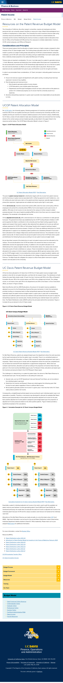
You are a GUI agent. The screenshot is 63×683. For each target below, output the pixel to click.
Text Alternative (41, 192)
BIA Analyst (11, 524)
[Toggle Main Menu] (2, 2)
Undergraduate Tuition (13, 604)
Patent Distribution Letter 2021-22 (15, 549)
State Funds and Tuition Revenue (16, 602)
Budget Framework (9, 571)
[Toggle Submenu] (58, 567)
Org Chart (18, 10)
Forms (13, 10)
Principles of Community (28, 662)
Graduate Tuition (12, 606)
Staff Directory (6, 10)
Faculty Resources (12, 616)
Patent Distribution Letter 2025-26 (15, 538)
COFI (52, 517)
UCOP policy (8, 110)
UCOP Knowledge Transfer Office (12, 554)
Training (6, 584)
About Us (25, 10)
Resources (7, 580)
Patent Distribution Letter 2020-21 (15, 551)
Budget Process (8, 567)
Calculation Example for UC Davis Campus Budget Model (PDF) (26, 502)
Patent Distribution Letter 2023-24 (15, 544)
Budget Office (26, 531)
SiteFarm (39, 672)
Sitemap (53, 662)
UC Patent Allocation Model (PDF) (26, 192)
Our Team (6, 588)
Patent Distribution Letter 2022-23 (15, 547)
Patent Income (11, 614)
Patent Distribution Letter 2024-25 (15, 542)
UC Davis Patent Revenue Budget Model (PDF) (26, 352)
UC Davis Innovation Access (11, 558)
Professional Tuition (12, 608)
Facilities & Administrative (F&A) (16, 612)
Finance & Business (10, 6)
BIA (15, 19)
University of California (42, 662)
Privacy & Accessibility (13, 662)
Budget (20, 19)
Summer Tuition (11, 610)
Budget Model (27, 19)
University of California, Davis (16, 659)
